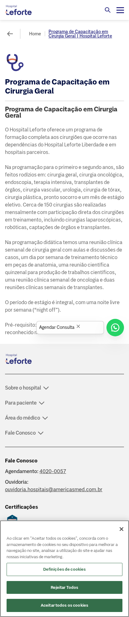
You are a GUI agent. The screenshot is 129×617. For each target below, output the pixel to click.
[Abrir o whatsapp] (115, 327)
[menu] (120, 10)
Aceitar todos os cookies (64, 605)
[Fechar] (121, 529)
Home (35, 34)
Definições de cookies (64, 569)
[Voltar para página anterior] (10, 34)
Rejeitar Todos (65, 587)
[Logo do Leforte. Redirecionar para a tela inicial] (30, 10)
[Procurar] (107, 10)
